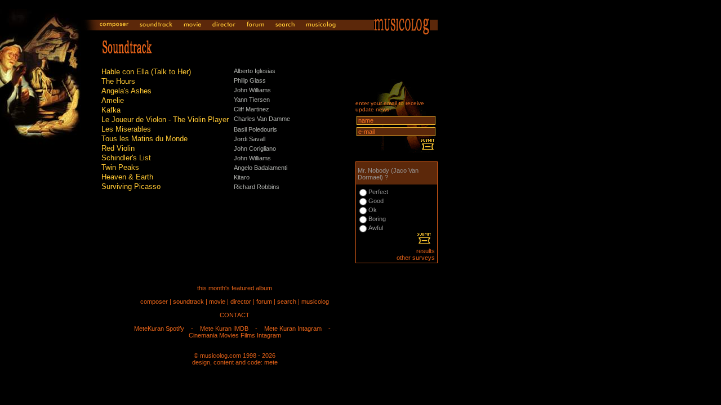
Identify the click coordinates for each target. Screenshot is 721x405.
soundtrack (188, 301)
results (425, 251)
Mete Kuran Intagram (293, 328)
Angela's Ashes (126, 91)
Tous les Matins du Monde (144, 138)
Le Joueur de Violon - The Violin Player (165, 119)
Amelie (112, 100)
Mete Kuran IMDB (224, 328)
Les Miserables (126, 129)
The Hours (118, 81)
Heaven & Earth (127, 177)
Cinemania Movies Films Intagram (235, 335)
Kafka (111, 110)
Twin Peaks (120, 167)
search (286, 301)
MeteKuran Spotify (159, 328)
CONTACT (235, 315)
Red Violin (118, 148)
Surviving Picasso (131, 186)
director (240, 301)
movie (217, 301)
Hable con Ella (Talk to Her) (146, 72)
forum (264, 301)
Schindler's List (126, 158)
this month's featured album (234, 288)
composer (154, 301)
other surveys (416, 257)
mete (271, 362)
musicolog (315, 301)
